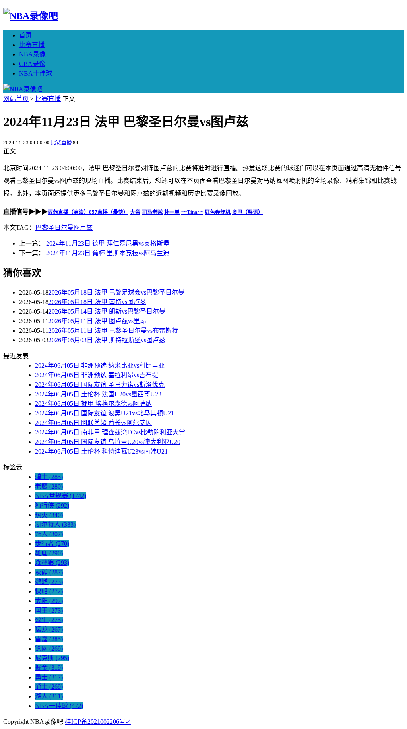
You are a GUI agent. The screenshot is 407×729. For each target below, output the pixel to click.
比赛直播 (32, 44)
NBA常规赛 (60, 495)
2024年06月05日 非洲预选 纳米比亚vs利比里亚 (100, 365)
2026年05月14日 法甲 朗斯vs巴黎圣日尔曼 (106, 311)
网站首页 (16, 98)
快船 (49, 591)
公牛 (49, 620)
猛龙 (49, 629)
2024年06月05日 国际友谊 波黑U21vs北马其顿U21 (104, 413)
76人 (49, 534)
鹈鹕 (49, 581)
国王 (49, 610)
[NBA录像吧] (30, 16)
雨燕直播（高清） (68, 212)
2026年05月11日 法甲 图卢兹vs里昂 (97, 321)
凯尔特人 (55, 524)
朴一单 (172, 212)
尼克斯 (52, 658)
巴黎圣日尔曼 (54, 227)
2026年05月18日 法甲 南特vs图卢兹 (97, 302)
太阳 (49, 600)
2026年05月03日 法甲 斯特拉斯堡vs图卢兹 (106, 340)
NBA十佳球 (35, 73)
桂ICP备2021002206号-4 (98, 721)
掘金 (49, 667)
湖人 (49, 696)
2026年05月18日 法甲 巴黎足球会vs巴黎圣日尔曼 (116, 292)
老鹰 (49, 486)
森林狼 (52, 562)
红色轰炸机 (218, 212)
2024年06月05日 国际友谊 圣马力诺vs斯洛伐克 (100, 384)
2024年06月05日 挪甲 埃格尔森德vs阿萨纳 (93, 403)
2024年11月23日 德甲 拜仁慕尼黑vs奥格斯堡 (107, 243)
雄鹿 (49, 553)
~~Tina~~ (192, 212)
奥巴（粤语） (247, 212)
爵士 (49, 686)
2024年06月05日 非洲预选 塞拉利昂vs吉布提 (96, 375)
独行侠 (52, 505)
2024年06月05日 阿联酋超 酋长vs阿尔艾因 (93, 422)
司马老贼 (152, 212)
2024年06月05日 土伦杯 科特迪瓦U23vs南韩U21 (101, 451)
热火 (49, 515)
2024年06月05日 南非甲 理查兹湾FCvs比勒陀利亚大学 (110, 432)
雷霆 (49, 639)
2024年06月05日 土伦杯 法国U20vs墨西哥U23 (98, 394)
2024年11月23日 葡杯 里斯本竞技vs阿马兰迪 (107, 253)
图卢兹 (83, 227)
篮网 (49, 648)
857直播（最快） (108, 212)
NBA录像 (32, 54)
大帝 (135, 212)
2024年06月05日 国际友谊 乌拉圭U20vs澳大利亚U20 (107, 441)
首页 (25, 35)
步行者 (52, 543)
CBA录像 (32, 63)
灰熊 (49, 572)
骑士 (49, 476)
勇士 (49, 677)
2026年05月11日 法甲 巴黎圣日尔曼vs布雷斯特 (113, 330)
